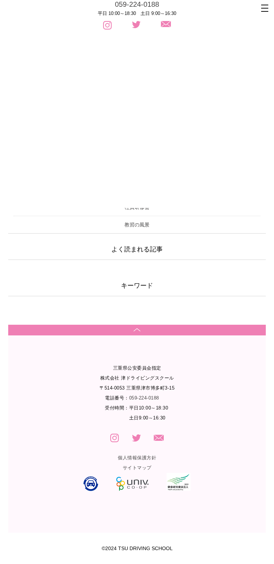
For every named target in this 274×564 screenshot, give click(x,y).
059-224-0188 (137, 4)
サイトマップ (137, 467)
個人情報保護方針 (137, 457)
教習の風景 (137, 225)
